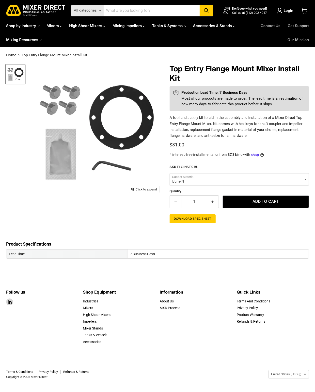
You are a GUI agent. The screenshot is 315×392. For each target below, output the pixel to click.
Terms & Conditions (19, 372)
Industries (90, 301)
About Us (167, 301)
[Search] (206, 10)
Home (11, 55)
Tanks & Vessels (95, 335)
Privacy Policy (247, 308)
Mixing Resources (22, 39)
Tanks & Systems (168, 25)
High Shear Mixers (86, 25)
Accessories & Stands (213, 25)
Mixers (53, 25)
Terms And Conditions (253, 301)
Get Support (298, 25)
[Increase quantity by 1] (213, 201)
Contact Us (270, 25)
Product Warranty (250, 315)
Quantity (175, 191)
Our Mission (298, 39)
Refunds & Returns (251, 321)
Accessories (92, 342)
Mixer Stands (93, 328)
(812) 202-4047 (256, 13)
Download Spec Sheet (192, 218)
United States (286, 374)
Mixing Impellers (127, 25)
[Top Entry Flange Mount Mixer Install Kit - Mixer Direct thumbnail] (15, 74)
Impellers (90, 321)
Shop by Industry (21, 25)
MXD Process (170, 308)
